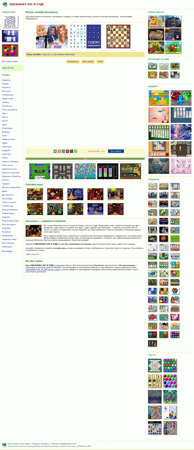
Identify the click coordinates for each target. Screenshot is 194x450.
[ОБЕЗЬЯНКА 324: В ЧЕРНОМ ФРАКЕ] (173, 35)
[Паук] (175, 248)
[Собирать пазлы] (175, 292)
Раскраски (6, 232)
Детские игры (7, 195)
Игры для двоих (9, 224)
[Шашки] (163, 292)
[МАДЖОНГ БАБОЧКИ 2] (170, 428)
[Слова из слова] (163, 335)
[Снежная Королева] (163, 309)
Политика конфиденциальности (63, 444)
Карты (4, 124)
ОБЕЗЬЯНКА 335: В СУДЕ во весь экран (43, 269)
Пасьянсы (6, 87)
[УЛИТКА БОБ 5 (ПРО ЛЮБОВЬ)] (173, 48)
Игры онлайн (34, 54)
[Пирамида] (175, 257)
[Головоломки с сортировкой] (152, 344)
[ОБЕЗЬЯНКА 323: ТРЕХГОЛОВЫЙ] (156, 48)
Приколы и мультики (11, 173)
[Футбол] (175, 222)
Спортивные (7, 128)
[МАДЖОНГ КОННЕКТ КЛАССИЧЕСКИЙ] (154, 381)
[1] (89, 151)
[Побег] (163, 75)
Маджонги (6, 80)
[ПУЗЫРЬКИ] (170, 381)
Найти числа (7, 165)
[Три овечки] (163, 67)
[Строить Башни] (175, 309)
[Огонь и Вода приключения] (152, 335)
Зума (4, 113)
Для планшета (33, 254)
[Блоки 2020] (152, 327)
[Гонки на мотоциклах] (152, 196)
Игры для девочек (9, 210)
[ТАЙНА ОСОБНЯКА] (173, 21)
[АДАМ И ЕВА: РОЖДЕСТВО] (156, 21)
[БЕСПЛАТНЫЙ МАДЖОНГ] (154, 366)
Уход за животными (10, 221)
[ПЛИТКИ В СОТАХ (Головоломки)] (10, 51)
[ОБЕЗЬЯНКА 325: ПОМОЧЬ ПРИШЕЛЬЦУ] (56, 209)
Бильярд (5, 132)
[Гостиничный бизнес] (175, 213)
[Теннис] (175, 239)
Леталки (5, 180)
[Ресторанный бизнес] (152, 222)
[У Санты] (152, 309)
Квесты (46, 54)
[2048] (175, 265)
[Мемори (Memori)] (152, 292)
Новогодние (7, 247)
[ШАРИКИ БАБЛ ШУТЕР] (170, 366)
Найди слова (7, 98)
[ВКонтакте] (55, 152)
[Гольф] (175, 231)
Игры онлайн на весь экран (19, 444)
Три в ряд (6, 91)
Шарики (5, 84)
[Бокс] (163, 231)
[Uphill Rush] (152, 274)
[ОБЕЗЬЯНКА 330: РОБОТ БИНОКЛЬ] (76, 194)
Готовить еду (7, 206)
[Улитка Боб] (175, 67)
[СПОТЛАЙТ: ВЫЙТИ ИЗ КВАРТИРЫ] (156, 35)
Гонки (4, 135)
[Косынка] (152, 257)
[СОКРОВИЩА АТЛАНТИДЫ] (154, 413)
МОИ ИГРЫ (7, 68)
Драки (4, 191)
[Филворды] (163, 318)
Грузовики (6, 228)
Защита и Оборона (10, 161)
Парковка (6, 217)
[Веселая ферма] (163, 213)
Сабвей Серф (8, 213)
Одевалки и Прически (11, 176)
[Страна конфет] (163, 300)
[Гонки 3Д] (152, 213)
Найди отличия (8, 139)
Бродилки (6, 150)
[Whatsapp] (75, 152)
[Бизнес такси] (175, 283)
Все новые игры (10, 61)
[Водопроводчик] (152, 318)
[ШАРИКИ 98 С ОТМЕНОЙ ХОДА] (154, 428)
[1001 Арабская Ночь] (175, 300)
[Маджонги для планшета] (175, 187)
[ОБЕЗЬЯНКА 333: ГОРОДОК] (36, 194)
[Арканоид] (163, 222)
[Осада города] (152, 283)
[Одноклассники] (59, 152)
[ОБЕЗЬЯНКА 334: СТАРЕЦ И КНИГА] (76, 209)
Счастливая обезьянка (63, 54)
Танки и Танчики (9, 202)
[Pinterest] (67, 152)
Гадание (5, 184)
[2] (90, 151)
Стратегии (6, 154)
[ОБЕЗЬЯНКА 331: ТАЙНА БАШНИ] (56, 194)
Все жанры (7, 251)
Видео (4, 143)
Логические (7, 106)
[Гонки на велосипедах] (175, 196)
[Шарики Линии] (175, 204)
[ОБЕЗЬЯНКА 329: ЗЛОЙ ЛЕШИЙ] (36, 209)
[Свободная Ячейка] (163, 257)
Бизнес (5, 121)
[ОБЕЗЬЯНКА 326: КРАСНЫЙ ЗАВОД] (96, 194)
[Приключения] (175, 75)
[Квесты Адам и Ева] (152, 75)
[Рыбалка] (152, 239)
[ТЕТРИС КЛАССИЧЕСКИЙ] (170, 413)
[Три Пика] (152, 265)
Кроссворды (7, 198)
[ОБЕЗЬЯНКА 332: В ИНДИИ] (117, 194)
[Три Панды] (152, 67)
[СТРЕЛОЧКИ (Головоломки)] (10, 22)
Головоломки (7, 95)
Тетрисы (5, 102)
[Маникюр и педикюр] (175, 318)
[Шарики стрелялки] (163, 204)
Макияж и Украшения (11, 187)
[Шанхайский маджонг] (152, 187)
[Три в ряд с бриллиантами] (175, 335)
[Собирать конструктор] (152, 300)
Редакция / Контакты (40, 444)
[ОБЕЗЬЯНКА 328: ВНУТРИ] (117, 209)
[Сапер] (163, 248)
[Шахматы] (163, 274)
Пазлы (5, 158)
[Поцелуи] (163, 327)
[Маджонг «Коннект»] (163, 187)
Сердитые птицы (9, 239)
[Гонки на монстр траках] (163, 196)
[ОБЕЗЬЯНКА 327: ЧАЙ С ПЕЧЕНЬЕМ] (96, 209)
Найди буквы (7, 235)
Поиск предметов (9, 110)
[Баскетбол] (163, 239)
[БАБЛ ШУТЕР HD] (154, 397)
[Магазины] (163, 283)
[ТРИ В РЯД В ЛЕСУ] (170, 397)
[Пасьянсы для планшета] (163, 265)
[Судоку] (152, 248)
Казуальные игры (9, 169)
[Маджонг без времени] (152, 204)
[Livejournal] (71, 152)
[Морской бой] (175, 327)
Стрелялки (6, 147)
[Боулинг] (152, 231)
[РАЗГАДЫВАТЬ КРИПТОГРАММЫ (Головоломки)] (10, 37)
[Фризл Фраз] (175, 274)
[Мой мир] (63, 152)
